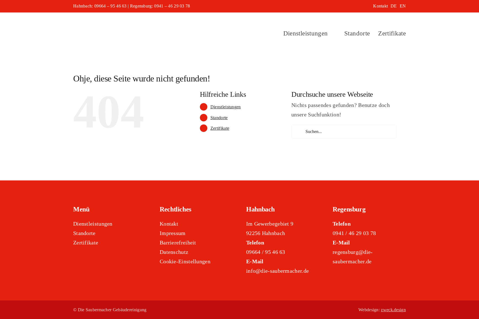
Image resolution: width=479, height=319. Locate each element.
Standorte (219, 117)
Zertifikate (219, 128)
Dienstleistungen (225, 106)
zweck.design (393, 309)
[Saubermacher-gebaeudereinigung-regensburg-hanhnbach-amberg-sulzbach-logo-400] (124, 19)
